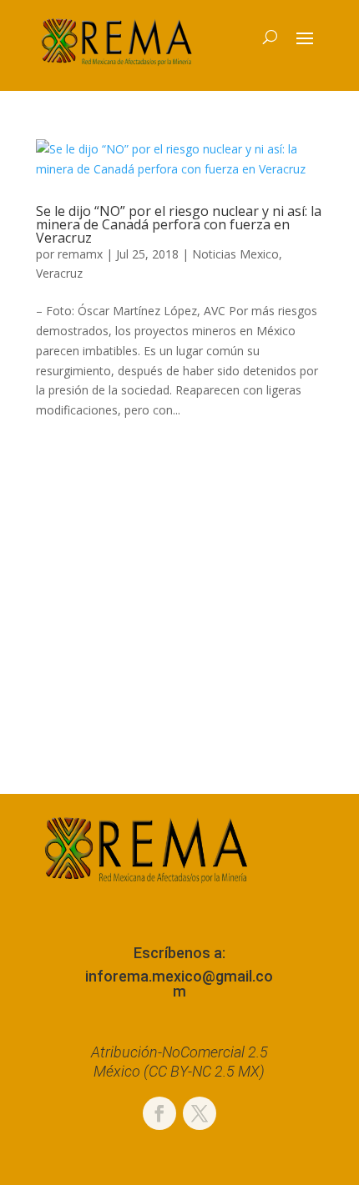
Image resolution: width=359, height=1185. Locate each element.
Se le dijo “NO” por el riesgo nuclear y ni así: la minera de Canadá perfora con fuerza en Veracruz (178, 224)
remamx (80, 254)
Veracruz (59, 273)
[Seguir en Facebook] (159, 1113)
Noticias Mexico (235, 254)
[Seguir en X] (199, 1113)
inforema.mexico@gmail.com (179, 983)
